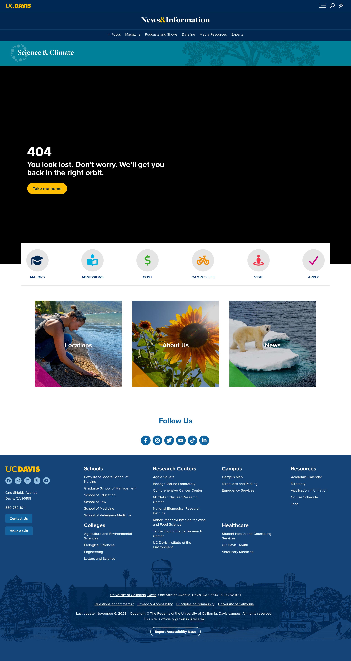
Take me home (47, 188)
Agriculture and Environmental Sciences (108, 536)
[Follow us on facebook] (8, 480)
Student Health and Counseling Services (246, 536)
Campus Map (232, 476)
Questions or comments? (114, 604)
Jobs (294, 503)
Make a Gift (19, 530)
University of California (236, 604)
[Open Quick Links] (341, 5)
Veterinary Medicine (238, 551)
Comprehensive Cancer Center (177, 490)
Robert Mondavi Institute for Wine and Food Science (179, 522)
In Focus (114, 34)
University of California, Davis (133, 594)
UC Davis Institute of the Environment (172, 545)
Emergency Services (238, 490)
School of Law (95, 501)
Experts (237, 34)
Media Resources (213, 34)
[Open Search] (332, 5)
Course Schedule (304, 497)
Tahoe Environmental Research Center (177, 533)
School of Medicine (99, 508)
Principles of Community (195, 604)
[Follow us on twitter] (37, 480)
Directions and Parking (239, 483)
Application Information (309, 490)
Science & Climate (46, 52)
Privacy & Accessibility (155, 604)
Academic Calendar (306, 476)
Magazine (133, 34)
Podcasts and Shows (161, 34)
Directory (298, 483)
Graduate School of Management (110, 488)
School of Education (99, 495)
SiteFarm (197, 619)
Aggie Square (164, 476)
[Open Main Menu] (322, 5)
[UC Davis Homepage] (18, 6)
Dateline (188, 34)
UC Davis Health (235, 544)
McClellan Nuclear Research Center (175, 499)
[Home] (22, 468)
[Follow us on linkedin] (27, 480)
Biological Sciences (99, 544)
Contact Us (19, 518)
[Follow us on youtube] (46, 480)
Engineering (93, 551)
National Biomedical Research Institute (176, 510)
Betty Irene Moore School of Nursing (106, 479)
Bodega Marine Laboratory (174, 483)
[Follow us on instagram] (18, 480)
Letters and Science (99, 558)
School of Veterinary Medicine (107, 515)
